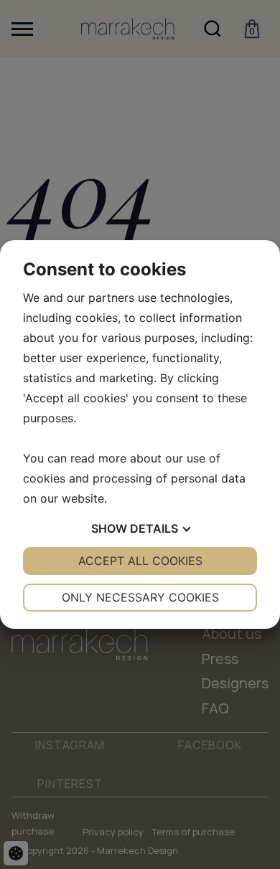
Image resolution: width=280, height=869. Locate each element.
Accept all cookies (140, 561)
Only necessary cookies (140, 597)
